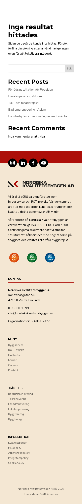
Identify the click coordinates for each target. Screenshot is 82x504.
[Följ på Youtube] (43, 163)
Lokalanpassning (18, 409)
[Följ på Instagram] (12, 163)
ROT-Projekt (16, 350)
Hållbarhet (15, 355)
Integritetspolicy (18, 458)
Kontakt (13, 370)
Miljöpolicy (14, 448)
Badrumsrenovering (20, 394)
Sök (69, 68)
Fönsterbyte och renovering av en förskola (37, 116)
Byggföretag (16, 414)
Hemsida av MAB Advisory (41, 494)
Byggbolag (15, 419)
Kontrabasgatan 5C (21, 295)
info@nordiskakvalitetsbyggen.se (30, 313)
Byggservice (15, 345)
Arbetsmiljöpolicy (19, 453)
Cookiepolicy (16, 463)
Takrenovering (17, 399)
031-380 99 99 (18, 308)
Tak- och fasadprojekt (23, 103)
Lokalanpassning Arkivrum (26, 96)
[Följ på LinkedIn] (23, 163)
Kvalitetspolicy (17, 443)
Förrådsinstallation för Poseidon (30, 89)
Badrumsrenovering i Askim (27, 109)
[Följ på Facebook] (33, 163)
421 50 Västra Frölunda (24, 300)
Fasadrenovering (18, 404)
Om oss (13, 365)
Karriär (12, 360)
